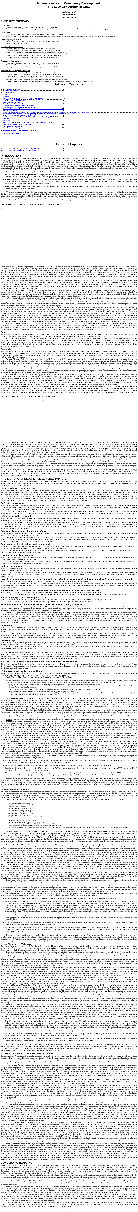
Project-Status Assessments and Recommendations (32, 123)
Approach (33, 96)
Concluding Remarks (33, 133)
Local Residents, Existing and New (33, 101)
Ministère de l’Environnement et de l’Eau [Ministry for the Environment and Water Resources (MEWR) (38, 114)
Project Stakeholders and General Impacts (33, 99)
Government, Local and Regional (33, 109)
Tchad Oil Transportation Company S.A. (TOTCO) (33, 115)
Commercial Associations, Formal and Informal (33, 105)
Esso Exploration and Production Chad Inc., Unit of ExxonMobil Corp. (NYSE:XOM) (33, 117)
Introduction (32, 93)
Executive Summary (32, 90)
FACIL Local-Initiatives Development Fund (33, 125)
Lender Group (33, 120)
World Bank (33, 118)
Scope (33, 94)
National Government (33, 110)
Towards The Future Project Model (32, 130)
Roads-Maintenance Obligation (33, 128)
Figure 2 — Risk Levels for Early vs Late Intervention (32, 150)
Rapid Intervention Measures (33, 126)
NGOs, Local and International (33, 104)
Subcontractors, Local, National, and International (33, 107)
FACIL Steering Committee (33, 102)
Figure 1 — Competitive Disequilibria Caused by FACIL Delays (32, 149)
